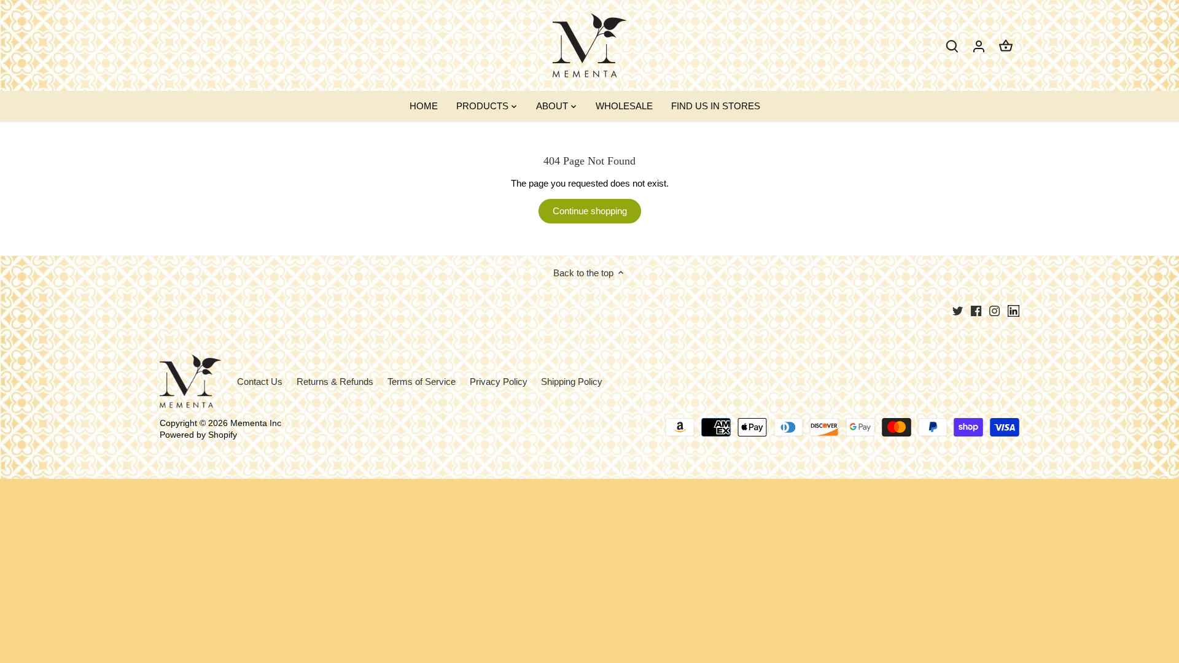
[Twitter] (957, 310)
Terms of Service (421, 381)
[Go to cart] (1005, 46)
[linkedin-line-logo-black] (1013, 310)
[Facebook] (976, 310)
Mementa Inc (255, 423)
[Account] (978, 46)
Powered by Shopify (198, 435)
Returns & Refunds (335, 381)
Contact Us (259, 381)
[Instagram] (994, 310)
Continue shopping (590, 211)
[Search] (951, 46)
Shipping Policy (571, 381)
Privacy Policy (498, 381)
